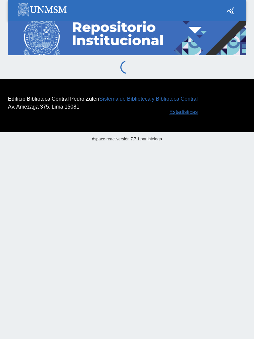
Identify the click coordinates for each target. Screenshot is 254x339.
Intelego (155, 139)
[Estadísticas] (230, 11)
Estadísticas (183, 112)
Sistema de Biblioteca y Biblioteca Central (148, 99)
